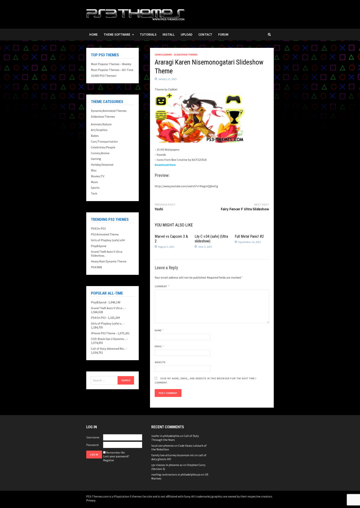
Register (108, 460)
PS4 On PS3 (98, 228)
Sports (95, 187)
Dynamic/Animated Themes (109, 111)
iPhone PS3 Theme (103, 333)
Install (169, 34)
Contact (205, 34)
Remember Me (115, 452)
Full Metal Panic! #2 (249, 236)
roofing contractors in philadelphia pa (175, 474)
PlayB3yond (98, 246)
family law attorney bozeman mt (172, 455)
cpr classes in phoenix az (167, 465)
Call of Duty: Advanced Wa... (108, 348)
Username (92, 437)
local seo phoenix (162, 445)
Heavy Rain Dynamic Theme (108, 261)
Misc (94, 170)
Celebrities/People (103, 147)
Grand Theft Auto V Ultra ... (107, 308)
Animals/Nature (101, 124)
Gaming (96, 159)
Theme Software (117, 34)
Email (159, 346)
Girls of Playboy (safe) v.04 (107, 240)
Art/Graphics (99, 130)
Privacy (90, 500)
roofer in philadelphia (165, 436)
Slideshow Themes (186, 54)
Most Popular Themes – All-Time (112, 70)
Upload (186, 34)
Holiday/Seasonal (102, 164)
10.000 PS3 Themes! (103, 75)
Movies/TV (97, 176)
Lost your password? (116, 456)
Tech (94, 193)
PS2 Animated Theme (105, 234)
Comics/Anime (163, 54)
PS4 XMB (96, 267)
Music (94, 182)
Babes (95, 136)
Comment (162, 286)
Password (92, 445)
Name (159, 330)
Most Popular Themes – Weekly (111, 64)
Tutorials (148, 34)
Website (160, 362)
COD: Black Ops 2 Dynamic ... (108, 339)
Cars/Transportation (104, 141)
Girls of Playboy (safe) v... (107, 323)
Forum (223, 34)
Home (93, 34)
